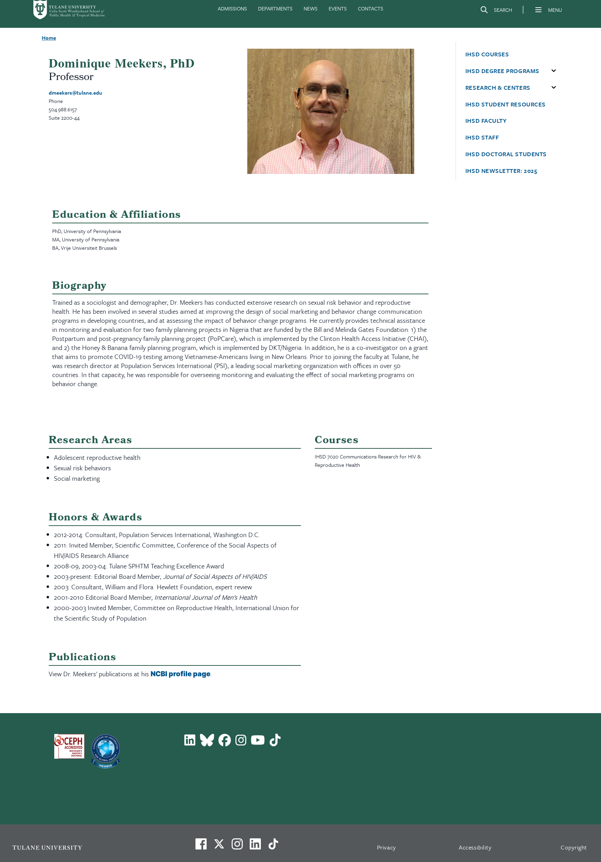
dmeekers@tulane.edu (75, 92)
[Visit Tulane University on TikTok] (273, 847)
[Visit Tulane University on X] (219, 847)
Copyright (574, 847)
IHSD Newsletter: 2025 (501, 171)
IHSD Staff (482, 137)
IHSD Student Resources (505, 104)
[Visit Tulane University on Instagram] (237, 847)
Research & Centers (497, 87)
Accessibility (475, 847)
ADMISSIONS (232, 8)
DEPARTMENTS (275, 8)
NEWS (311, 8)
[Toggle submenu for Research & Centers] (553, 87)
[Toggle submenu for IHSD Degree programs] (553, 71)
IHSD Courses (487, 54)
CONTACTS (370, 8)
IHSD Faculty (485, 121)
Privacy (386, 847)
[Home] (69, 9)
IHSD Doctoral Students (506, 154)
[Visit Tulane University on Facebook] (201, 847)
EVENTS (338, 8)
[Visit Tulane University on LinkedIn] (255, 847)
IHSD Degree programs (502, 71)
